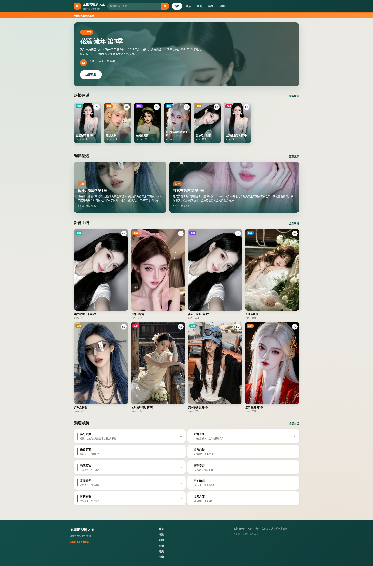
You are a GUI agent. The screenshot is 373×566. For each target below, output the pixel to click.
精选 (188, 6)
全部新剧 (294, 223)
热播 (210, 6)
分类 (222, 6)
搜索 (161, 557)
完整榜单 (294, 96)
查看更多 (294, 156)
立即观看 (90, 74)
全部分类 (294, 423)
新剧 (199, 6)
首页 (177, 6)
